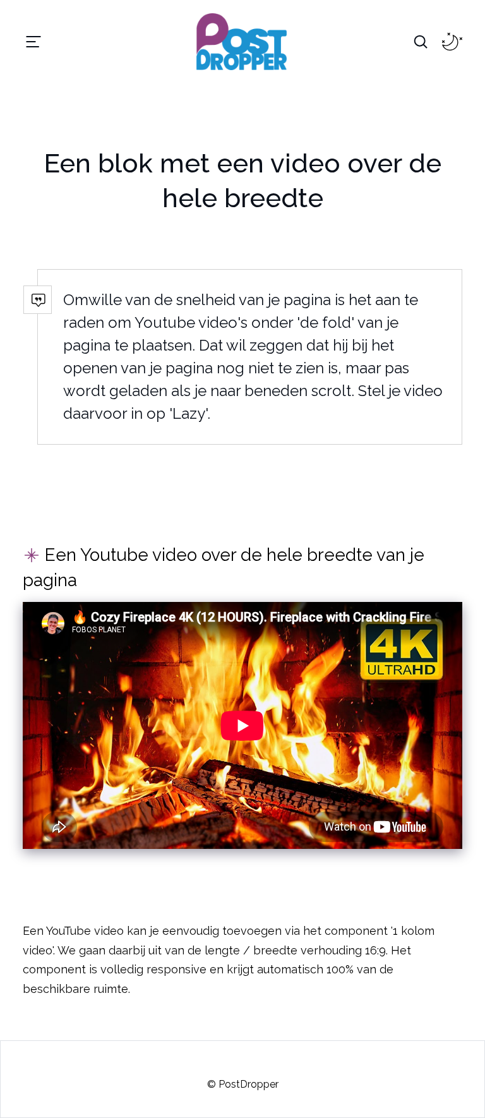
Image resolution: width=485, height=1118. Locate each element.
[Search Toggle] (420, 42)
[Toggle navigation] (33, 41)
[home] (223, 41)
